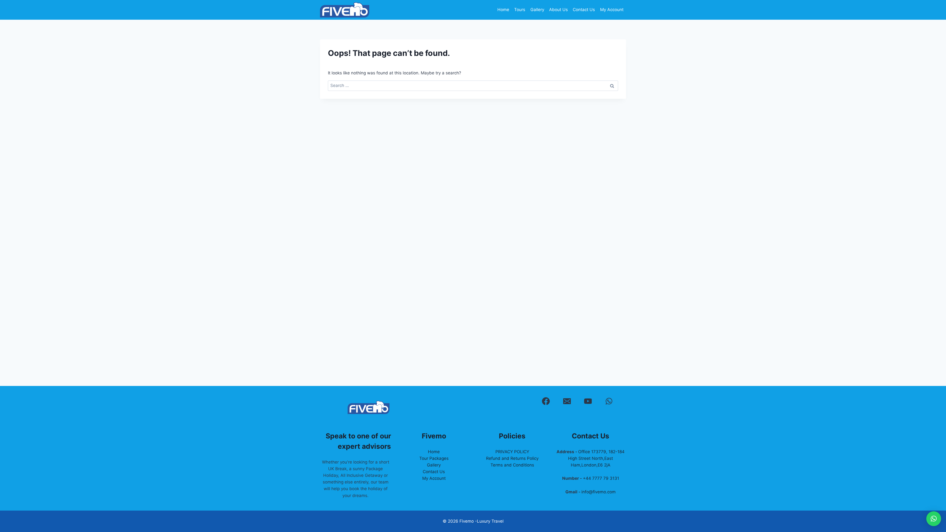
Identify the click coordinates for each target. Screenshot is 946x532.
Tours (519, 9)
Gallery (537, 9)
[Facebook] (546, 401)
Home (503, 9)
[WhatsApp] (609, 401)
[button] (933, 518)
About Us (558, 9)
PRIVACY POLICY (512, 451)
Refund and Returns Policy (512, 458)
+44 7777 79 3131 (601, 478)
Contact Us (584, 9)
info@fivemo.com (598, 491)
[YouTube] (588, 401)
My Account (612, 9)
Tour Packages (434, 458)
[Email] (567, 401)
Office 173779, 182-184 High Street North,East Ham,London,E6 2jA (596, 458)
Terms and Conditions (512, 465)
